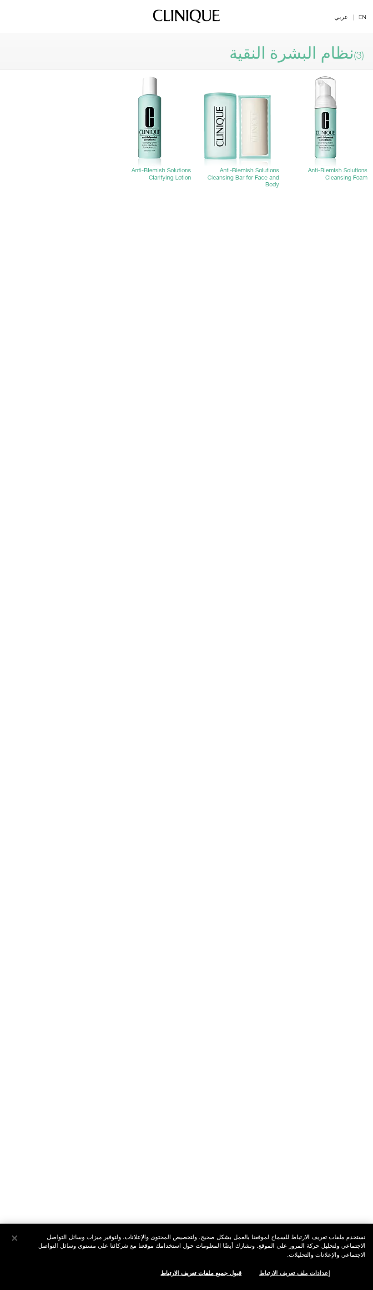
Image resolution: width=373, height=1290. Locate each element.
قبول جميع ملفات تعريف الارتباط (201, 1272)
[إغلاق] (15, 1238)
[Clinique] (186, 22)
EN (362, 16)
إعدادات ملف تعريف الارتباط (294, 1272)
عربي (341, 16)
